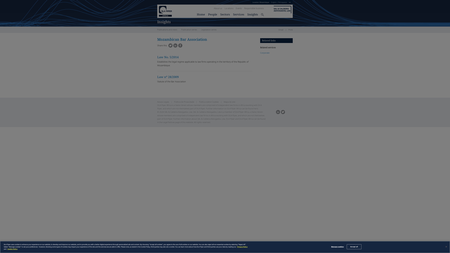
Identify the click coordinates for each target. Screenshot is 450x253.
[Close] (446, 246)
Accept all (354, 247)
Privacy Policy (242, 247)
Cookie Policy (12, 249)
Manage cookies (337, 247)
